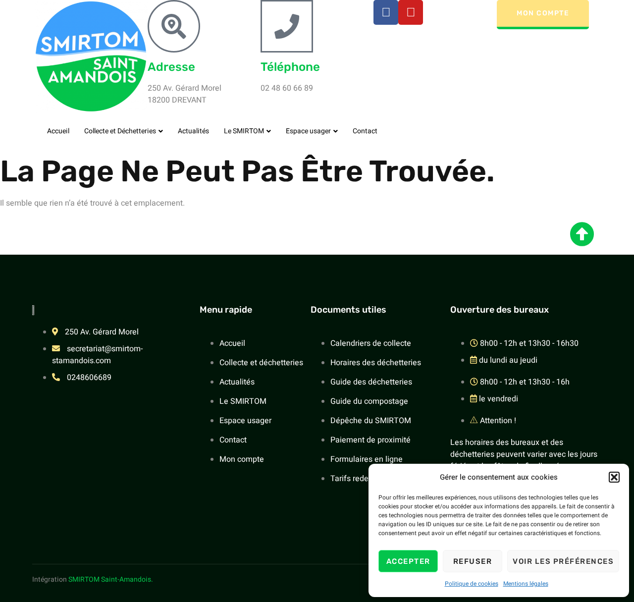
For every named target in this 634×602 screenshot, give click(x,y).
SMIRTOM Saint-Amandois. (110, 579)
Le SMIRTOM (244, 131)
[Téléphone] (287, 26)
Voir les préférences (563, 561)
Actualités (193, 131)
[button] (614, 477)
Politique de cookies (471, 583)
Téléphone (290, 67)
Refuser (472, 561)
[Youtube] (410, 12)
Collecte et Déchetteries (120, 131)
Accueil (58, 131)
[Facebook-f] (385, 12)
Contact (365, 131)
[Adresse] (174, 26)
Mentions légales (525, 583)
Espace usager (308, 131)
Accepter (408, 561)
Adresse (171, 67)
